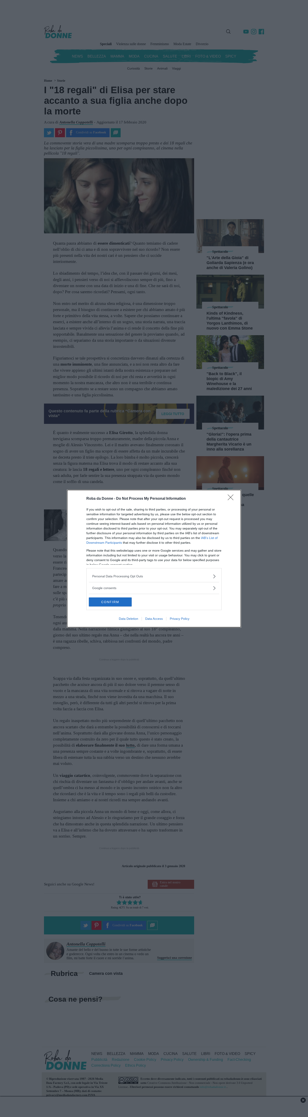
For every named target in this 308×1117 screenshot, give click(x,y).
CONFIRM (110, 602)
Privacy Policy (179, 618)
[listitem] (154, 576)
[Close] (232, 499)
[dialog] (154, 558)
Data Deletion (128, 618)
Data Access (154, 618)
